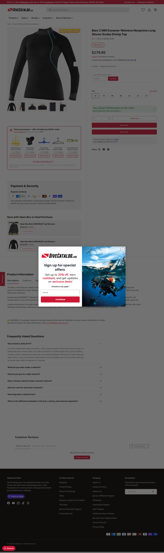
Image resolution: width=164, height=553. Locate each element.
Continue (60, 299)
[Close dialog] (123, 249)
